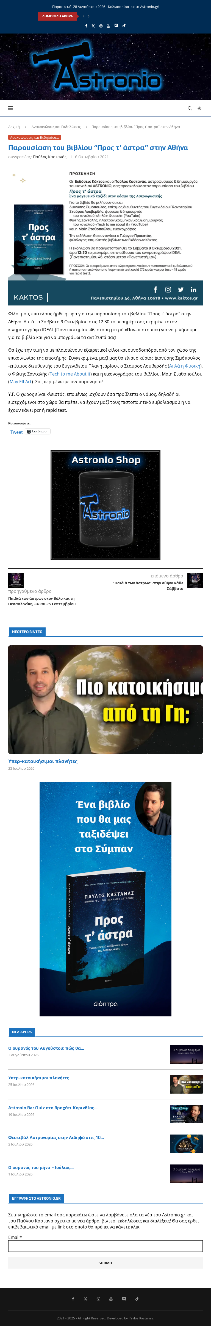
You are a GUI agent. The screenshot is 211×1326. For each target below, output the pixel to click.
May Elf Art (21, 382)
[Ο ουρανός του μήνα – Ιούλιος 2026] (186, 1173)
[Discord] (116, 25)
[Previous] (83, 16)
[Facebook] (86, 25)
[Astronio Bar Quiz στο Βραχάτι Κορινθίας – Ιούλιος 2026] (186, 1114)
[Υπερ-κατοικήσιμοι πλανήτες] (105, 699)
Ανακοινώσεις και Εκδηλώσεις (56, 126)
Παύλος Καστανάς (49, 156)
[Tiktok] (124, 25)
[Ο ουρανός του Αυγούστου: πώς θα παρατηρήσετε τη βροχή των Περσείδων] (186, 1054)
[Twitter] (93, 25)
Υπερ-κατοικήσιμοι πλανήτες (42, 761)
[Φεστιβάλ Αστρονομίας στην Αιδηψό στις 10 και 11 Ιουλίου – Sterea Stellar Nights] (186, 1144)
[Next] (89, 16)
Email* (15, 1237)
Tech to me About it (70, 374)
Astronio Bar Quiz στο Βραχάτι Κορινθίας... (53, 1107)
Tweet (16, 431)
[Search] (190, 108)
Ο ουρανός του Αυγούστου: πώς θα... (46, 1048)
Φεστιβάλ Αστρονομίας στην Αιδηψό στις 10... (56, 1137)
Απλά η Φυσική (184, 366)
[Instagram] (100, 25)
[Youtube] (108, 25)
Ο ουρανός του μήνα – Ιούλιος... (41, 1167)
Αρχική (14, 126)
